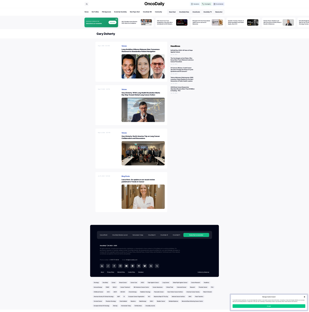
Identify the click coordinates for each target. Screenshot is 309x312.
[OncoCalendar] (214, 4)
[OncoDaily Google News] (151, 266)
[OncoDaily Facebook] (114, 266)
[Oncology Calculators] (192, 4)
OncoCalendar (219, 4)
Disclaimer (141, 272)
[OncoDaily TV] (126, 266)
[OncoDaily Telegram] (139, 266)
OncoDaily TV (208, 12)
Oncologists (207, 4)
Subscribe (112, 22)
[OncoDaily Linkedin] (102, 266)
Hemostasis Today (138, 235)
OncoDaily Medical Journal (120, 235)
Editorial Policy (121, 272)
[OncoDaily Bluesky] (145, 266)
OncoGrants (196, 12)
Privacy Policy (110, 272)
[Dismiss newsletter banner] (116, 19)
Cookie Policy (131, 272)
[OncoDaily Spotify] (132, 266)
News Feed (172, 12)
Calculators (196, 4)
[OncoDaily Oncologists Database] (203, 4)
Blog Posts (126, 176)
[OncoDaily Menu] (86, 4)
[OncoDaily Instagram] (120, 266)
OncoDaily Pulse (184, 12)
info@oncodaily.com (131, 260)
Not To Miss (95, 12)
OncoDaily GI (164, 235)
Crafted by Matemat (203, 272)
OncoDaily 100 (147, 12)
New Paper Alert (135, 12)
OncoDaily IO (152, 235)
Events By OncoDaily (120, 12)
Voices (86, 12)
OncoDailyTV (176, 235)
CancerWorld (103, 235)
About (102, 272)
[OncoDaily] (154, 4)
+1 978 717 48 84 (114, 260)
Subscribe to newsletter (196, 235)
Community (158, 12)
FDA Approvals (106, 12)
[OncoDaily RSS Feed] (157, 266)
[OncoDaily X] (108, 266)
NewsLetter (218, 12)
